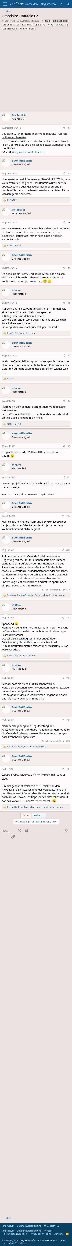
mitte (50, 24)
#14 (68, 720)
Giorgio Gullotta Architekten (28, 152)
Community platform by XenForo (30, 1240)
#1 (69, 127)
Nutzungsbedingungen (14, 1233)
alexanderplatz (60, 20)
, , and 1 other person (35, 595)
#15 (68, 769)
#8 (69, 446)
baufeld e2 (27, 24)
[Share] (64, 128)
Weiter (37, 815)
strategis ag (62, 24)
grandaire (40, 24)
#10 (68, 515)
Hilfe (48, 1233)
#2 (69, 173)
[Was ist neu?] (60, 4)
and (20, 333)
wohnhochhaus (27, 28)
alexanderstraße (11, 24)
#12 (68, 617)
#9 (69, 477)
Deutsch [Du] (53, 1225)
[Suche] (67, 4)
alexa (47, 20)
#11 (68, 550)
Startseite (58, 1233)
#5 (69, 302)
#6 (69, 355)
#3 (69, 222)
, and (26, 746)
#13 (68, 677)
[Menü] (5, 4)
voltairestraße (10, 28)
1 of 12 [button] (25, 815)
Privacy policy (37, 1233)
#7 (69, 400)
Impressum (8, 1225)
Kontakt (48, 1230)
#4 (69, 267)
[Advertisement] (36, 71)
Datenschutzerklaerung (29, 1225)
